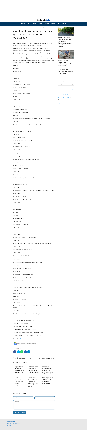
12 (63, 92)
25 (61, 97)
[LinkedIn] (25, 351)
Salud (29, 23)
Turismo (53, 23)
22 (70, 94)
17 (58, 94)
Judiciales (46, 23)
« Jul (59, 103)
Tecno (34, 23)
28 (68, 97)
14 (67, 92)
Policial (58, 23)
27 (65, 97)
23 (72, 94)
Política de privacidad (12, 427)
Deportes (64, 23)
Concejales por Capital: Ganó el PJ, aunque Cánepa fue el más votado (22, 357)
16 (72, 92)
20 (65, 94)
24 (58, 97)
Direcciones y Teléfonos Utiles (13, 423)
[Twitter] (18, 351)
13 (65, 92)
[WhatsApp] (21, 351)
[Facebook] (14, 351)
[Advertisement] (38, 9)
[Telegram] (28, 351)
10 (58, 92)
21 (67, 94)
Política (40, 23)
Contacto (9, 425)
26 (63, 97)
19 (63, 94)
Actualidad (22, 23)
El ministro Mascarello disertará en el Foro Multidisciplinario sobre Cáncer (45, 357)
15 (70, 92)
